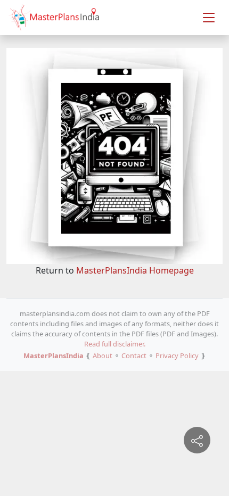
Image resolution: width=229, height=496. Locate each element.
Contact (133, 355)
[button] (209, 17)
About (102, 355)
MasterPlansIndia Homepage (135, 270)
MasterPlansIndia (53, 355)
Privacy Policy (177, 355)
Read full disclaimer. (114, 344)
